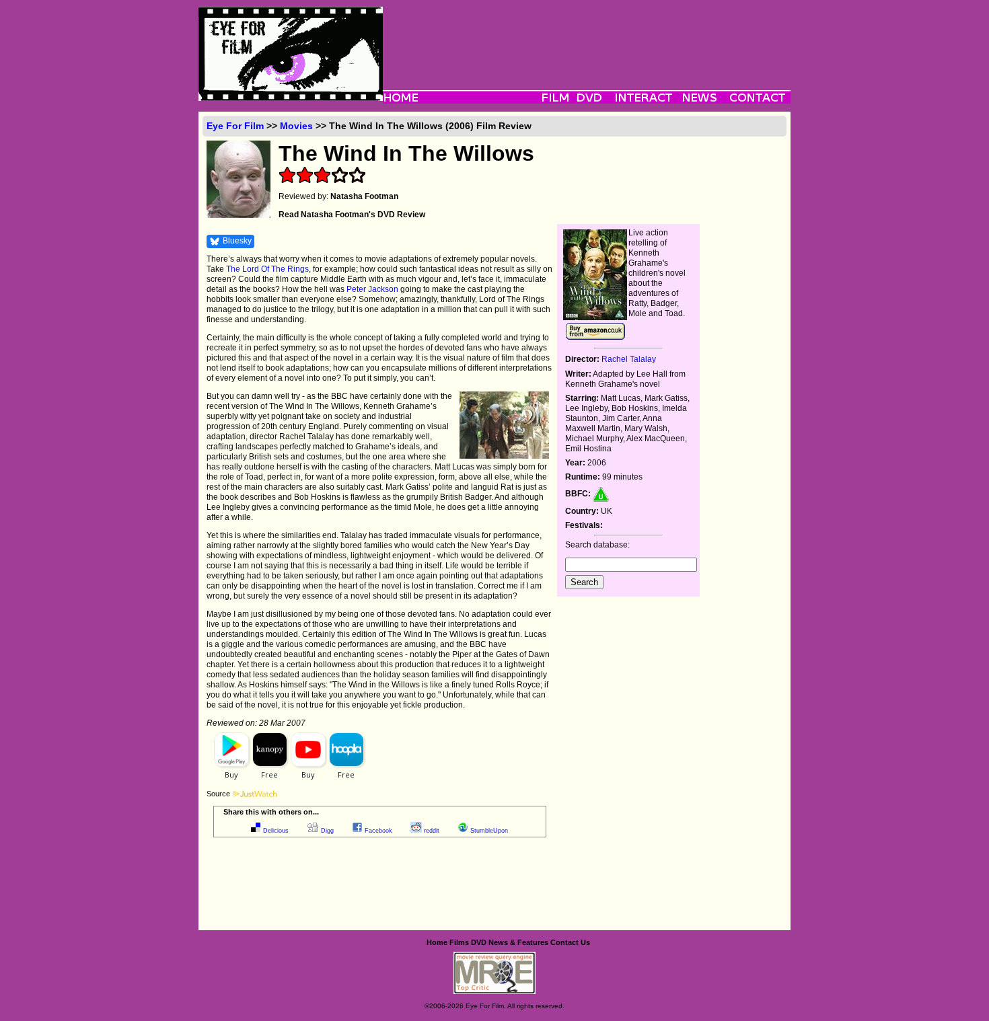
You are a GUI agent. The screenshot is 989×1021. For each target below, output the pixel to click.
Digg (327, 830)
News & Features (518, 942)
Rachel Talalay (628, 359)
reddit (431, 830)
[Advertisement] (587, 37)
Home (437, 942)
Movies (296, 125)
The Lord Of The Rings (267, 269)
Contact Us (570, 942)
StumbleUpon (489, 830)
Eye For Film (235, 125)
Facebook (378, 830)
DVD (478, 942)
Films (459, 942)
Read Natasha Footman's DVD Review (352, 214)
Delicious (276, 830)
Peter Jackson (372, 289)
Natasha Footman (364, 196)
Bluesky (237, 240)
